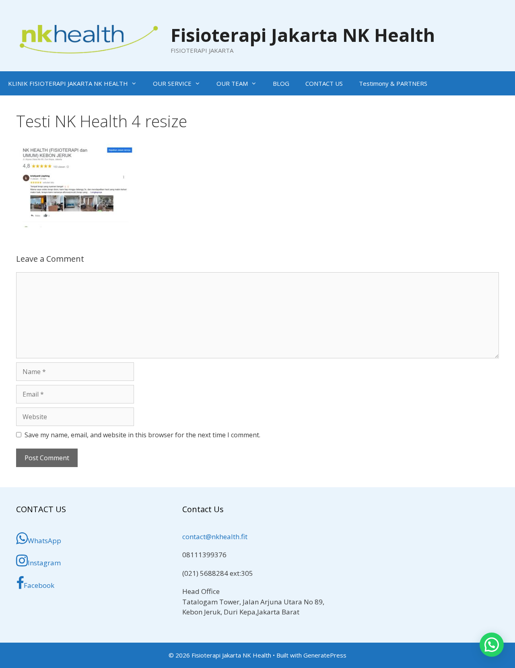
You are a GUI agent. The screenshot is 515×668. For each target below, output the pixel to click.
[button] (492, 645)
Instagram (44, 562)
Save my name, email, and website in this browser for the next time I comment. (142, 434)
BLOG (281, 83)
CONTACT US (324, 83)
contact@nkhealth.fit (214, 536)
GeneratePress (324, 655)
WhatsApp (44, 540)
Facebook (39, 585)
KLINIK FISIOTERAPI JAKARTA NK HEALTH (68, 83)
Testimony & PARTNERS (393, 83)
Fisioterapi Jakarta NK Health (303, 35)
